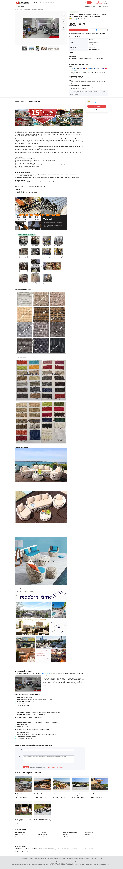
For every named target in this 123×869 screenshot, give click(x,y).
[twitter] (101, 858)
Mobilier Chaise (19, 848)
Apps (99, 6)
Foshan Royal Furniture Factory (78, 18)
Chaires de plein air (42, 832)
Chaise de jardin (75, 848)
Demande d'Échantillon (100, 33)
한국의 (72, 861)
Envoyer (26, 767)
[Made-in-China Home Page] (22, 2)
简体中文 (28, 861)
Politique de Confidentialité (48, 858)
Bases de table (87, 834)
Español (46, 861)
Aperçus (87, 858)
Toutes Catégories (20, 6)
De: (21, 749)
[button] (85, 2)
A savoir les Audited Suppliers (79, 858)
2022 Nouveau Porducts (20, 832)
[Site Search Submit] (89, 2)
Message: (20, 756)
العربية (76, 861)
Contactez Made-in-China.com (59, 858)
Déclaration (31, 858)
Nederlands (80, 861)
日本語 (38, 861)
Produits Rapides (70, 858)
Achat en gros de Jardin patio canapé (23, 851)
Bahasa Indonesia (105, 861)
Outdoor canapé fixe (89, 832)
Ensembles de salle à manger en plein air (69, 832)
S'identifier (106, 3)
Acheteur (87, 6)
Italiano (61, 861)
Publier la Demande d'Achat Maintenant (54, 767)
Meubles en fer (18, 836)
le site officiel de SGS (45, 673)
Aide (94, 6)
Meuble (21, 9)
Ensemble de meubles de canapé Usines (47, 848)
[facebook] (98, 858)
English (24, 861)
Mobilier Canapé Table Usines (31, 848)
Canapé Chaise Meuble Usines (87, 848)
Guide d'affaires (93, 858)
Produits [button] (36, 2)
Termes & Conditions (106, 864)
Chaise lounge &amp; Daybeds (67, 836)
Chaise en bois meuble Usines (63, 848)
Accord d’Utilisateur (38, 858)
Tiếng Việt (98, 861)
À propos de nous (24, 858)
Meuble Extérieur (27, 9)
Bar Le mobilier (41, 836)
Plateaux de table (64, 834)
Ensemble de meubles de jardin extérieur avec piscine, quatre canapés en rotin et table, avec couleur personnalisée (80, 795)
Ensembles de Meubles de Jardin (38, 9)
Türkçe (93, 861)
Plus (16, 854)
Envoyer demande (78, 30)
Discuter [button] (99, 30)
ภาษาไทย (89, 861)
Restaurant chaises (19, 834)
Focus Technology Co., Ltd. (61, 863)
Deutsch (51, 861)
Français (42, 861)
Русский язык (66, 861)
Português (56, 861)
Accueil (16, 9)
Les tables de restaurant (43, 834)
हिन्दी (85, 861)
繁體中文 (33, 861)
